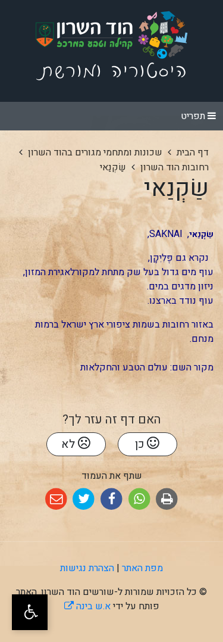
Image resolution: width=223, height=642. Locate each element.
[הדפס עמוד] (167, 499)
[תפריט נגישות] (30, 612)
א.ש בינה (87, 606)
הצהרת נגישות (87, 568)
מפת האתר (142, 568)
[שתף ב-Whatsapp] (139, 499)
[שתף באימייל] (56, 499)
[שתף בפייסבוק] (111, 499)
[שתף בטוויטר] (84, 499)
